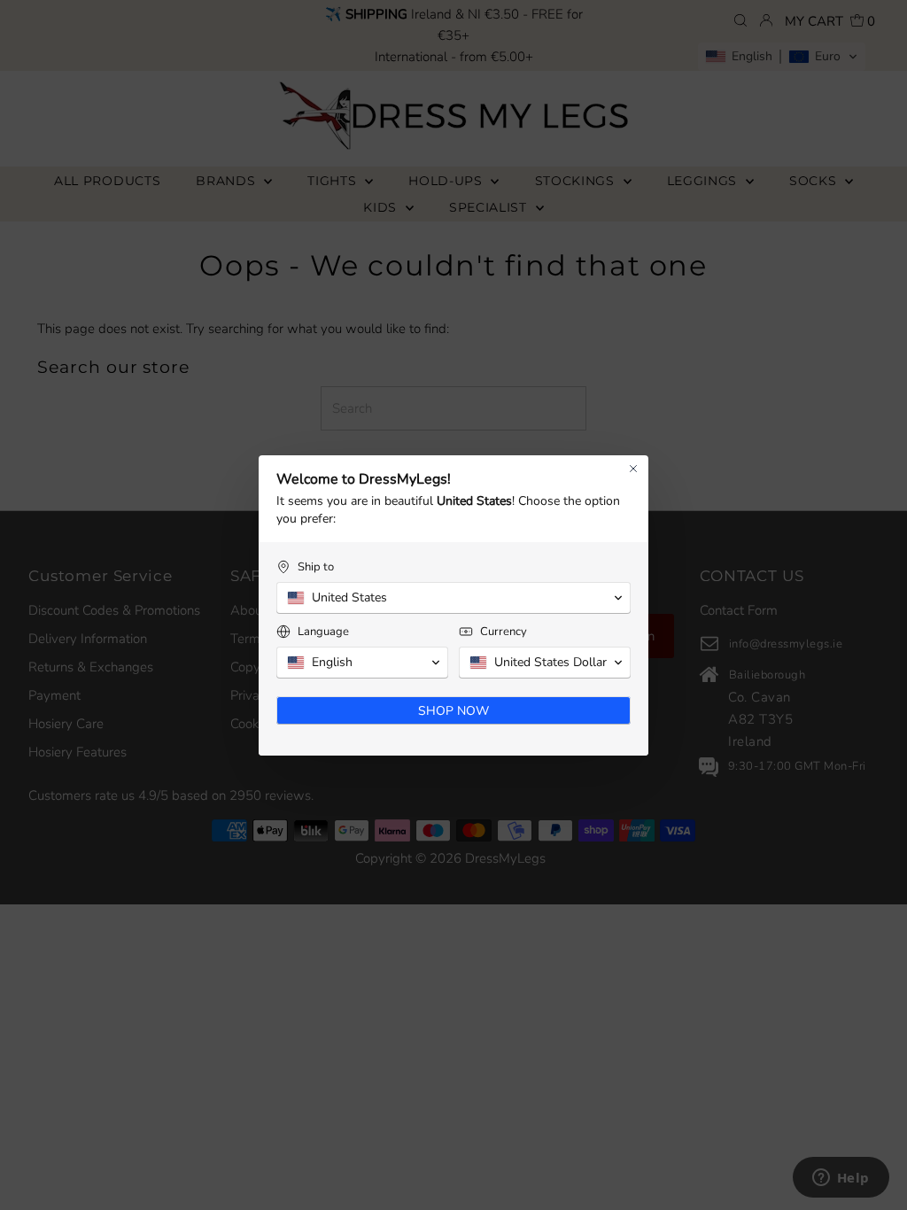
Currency (503, 632)
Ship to (316, 567)
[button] (453, 598)
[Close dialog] (633, 468)
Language (323, 632)
